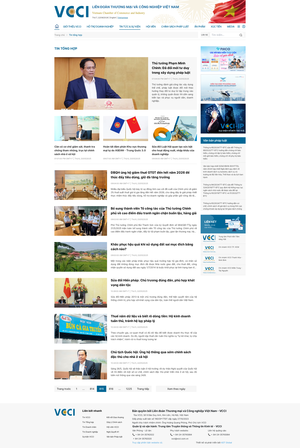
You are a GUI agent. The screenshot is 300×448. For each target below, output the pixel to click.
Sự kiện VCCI (88, 437)
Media (230, 26)
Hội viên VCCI (113, 427)
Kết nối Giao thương (115, 417)
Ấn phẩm (199, 26)
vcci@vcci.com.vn (179, 438)
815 (101, 388)
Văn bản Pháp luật (114, 437)
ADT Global (226, 442)
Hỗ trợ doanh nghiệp (100, 26)
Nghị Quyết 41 (113, 432)
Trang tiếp (143, 388)
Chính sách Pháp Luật (175, 26)
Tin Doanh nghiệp (90, 432)
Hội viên (151, 26)
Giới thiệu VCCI (72, 26)
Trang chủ (59, 35)
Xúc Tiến (216, 26)
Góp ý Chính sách (114, 422)
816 (111, 388)
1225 (129, 388)
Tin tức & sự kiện (129, 26)
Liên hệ (204, 35)
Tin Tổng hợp (88, 422)
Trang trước (64, 388)
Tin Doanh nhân (89, 427)
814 (92, 388)
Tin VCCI (86, 417)
